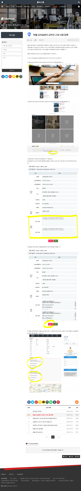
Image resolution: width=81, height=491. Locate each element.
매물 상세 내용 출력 (38, 428)
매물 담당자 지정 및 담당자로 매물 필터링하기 (45, 418)
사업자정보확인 (25, 480)
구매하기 (48, 6)
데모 (33, 6)
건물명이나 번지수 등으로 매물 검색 (42, 422)
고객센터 (62, 6)
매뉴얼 (55, 6)
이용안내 (3, 474)
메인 (7, 6)
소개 (12, 6)
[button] (65, 456)
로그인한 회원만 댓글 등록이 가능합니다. (53, 450)
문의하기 (40, 6)
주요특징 (19, 6)
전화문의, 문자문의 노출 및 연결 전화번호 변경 (45, 425)
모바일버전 (20, 474)
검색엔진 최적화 (37, 411)
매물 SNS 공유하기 (38, 432)
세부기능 (27, 6)
